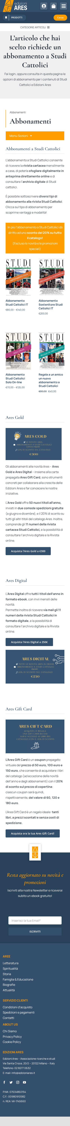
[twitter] (11, 1082)
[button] (8, 287)
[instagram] (17, 1082)
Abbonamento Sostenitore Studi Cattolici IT (51, 304)
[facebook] (4, 1082)
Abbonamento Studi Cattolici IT (17, 302)
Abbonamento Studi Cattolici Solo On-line (15, 378)
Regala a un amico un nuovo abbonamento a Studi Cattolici (51, 380)
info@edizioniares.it (23, 1073)
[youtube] (24, 1082)
